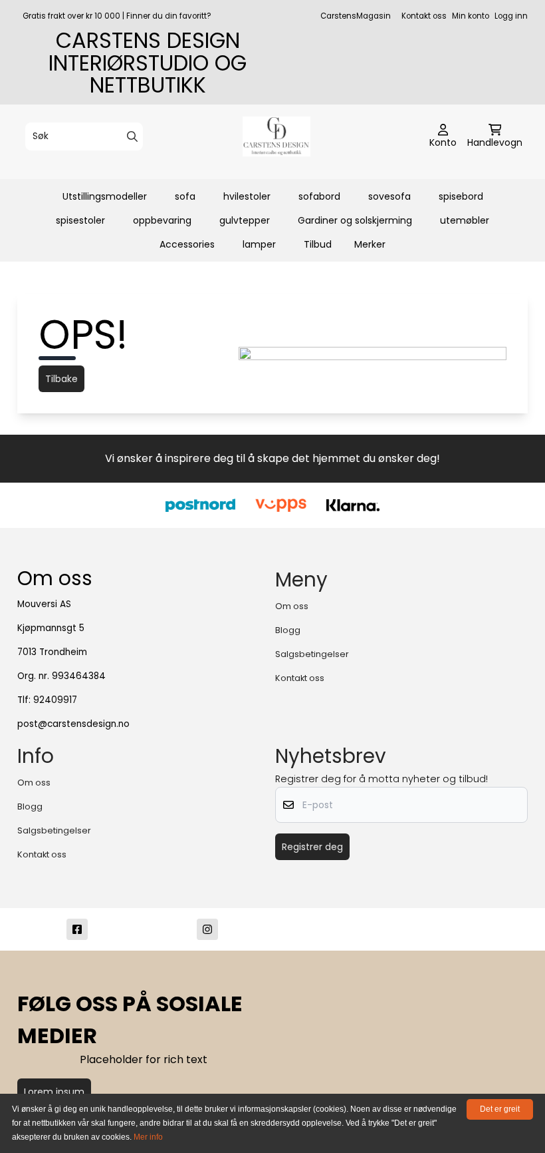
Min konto (470, 16)
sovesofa (389, 196)
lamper (259, 244)
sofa (185, 196)
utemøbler (464, 220)
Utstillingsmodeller (104, 196)
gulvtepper (244, 220)
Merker (369, 244)
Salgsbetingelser (312, 654)
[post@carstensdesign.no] (337, 929)
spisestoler (80, 220)
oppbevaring (162, 220)
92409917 (55, 700)
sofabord (319, 196)
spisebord (461, 196)
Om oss (291, 606)
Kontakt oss (424, 16)
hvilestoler (247, 196)
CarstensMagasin (355, 16)
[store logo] (276, 136)
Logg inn (511, 16)
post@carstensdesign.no (73, 724)
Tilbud (318, 244)
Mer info (148, 1137)
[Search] (132, 136)
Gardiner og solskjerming (355, 220)
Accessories (187, 244)
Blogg (287, 630)
